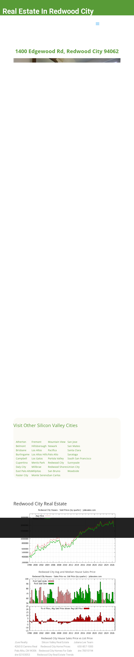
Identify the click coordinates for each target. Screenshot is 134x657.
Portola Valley (56, 458)
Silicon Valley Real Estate (55, 642)
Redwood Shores (58, 466)
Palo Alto (53, 454)
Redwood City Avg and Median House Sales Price (67, 571)
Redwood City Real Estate (40, 503)
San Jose (72, 441)
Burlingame (22, 454)
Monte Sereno (40, 475)
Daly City (21, 466)
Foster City (22, 475)
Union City (74, 466)
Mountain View (56, 441)
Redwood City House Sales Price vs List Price (67, 638)
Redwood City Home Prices (55, 646)
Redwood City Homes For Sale (55, 650)
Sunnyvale (74, 462)
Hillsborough (39, 446)
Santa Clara (74, 450)
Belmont (21, 446)
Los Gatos (37, 458)
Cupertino (22, 462)
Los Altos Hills (40, 454)
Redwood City (56, 462)
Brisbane (21, 450)
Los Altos (37, 450)
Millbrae (36, 466)
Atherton (21, 441)
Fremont (36, 441)
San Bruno (54, 471)
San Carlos (54, 475)
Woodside (73, 471)
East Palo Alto (24, 471)
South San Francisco (79, 458)
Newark (52, 446)
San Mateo (74, 446)
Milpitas (36, 471)
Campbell (21, 458)
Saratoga (73, 454)
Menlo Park (38, 462)
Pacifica (52, 450)
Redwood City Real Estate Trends (55, 654)
